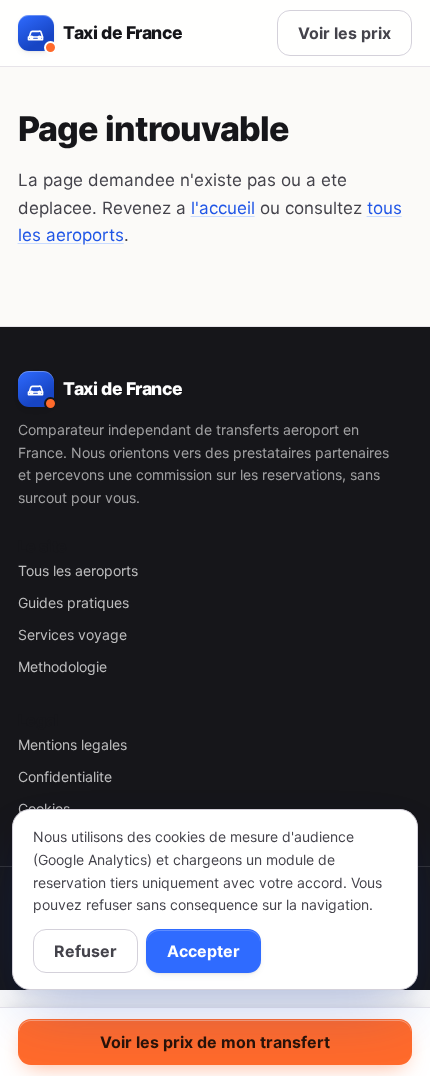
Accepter (203, 951)
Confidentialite (65, 776)
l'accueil (223, 208)
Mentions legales (72, 744)
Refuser (85, 951)
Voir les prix (344, 33)
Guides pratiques (73, 602)
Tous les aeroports (78, 570)
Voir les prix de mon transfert (215, 1042)
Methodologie (62, 666)
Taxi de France (123, 32)
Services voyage (72, 634)
